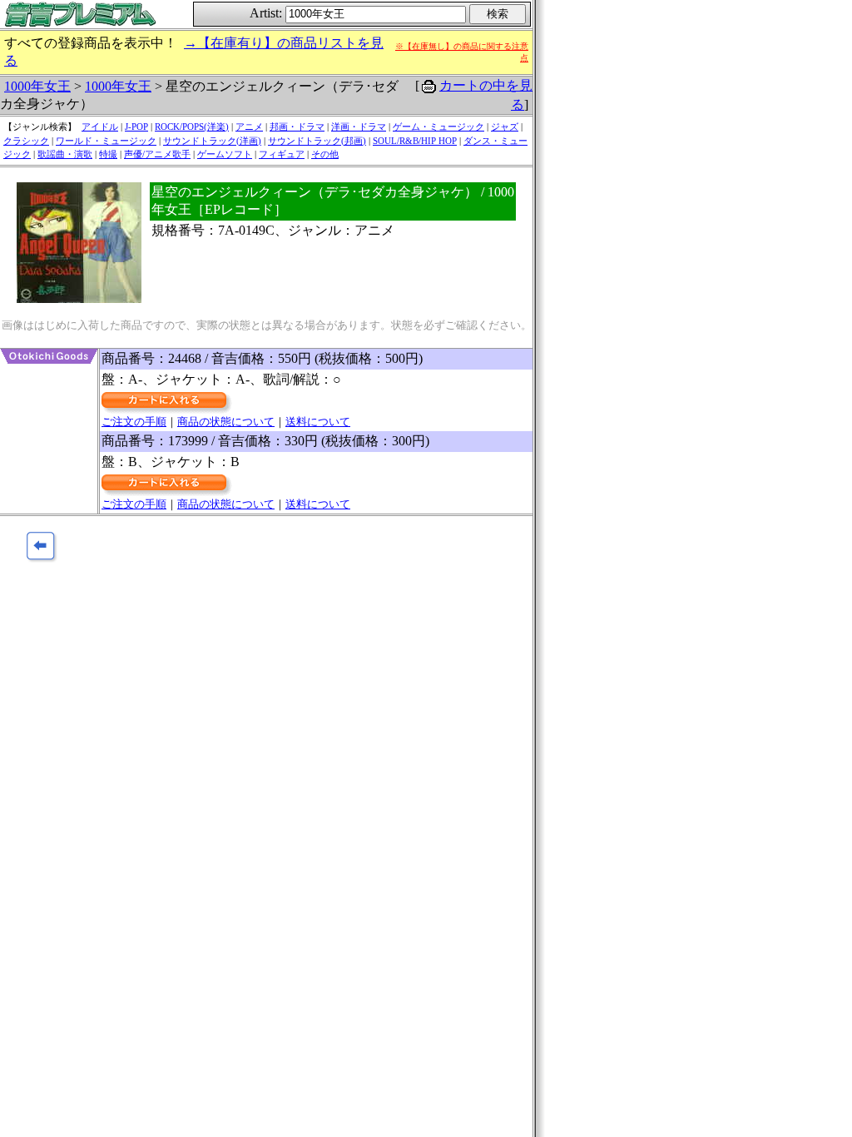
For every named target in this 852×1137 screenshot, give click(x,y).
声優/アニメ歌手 (157, 154)
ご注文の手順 (134, 421)
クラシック (26, 141)
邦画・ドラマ (297, 127)
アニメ (249, 127)
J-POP (136, 127)
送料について (317, 421)
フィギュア (282, 154)
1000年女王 (37, 86)
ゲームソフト (224, 154)
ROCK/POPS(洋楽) (192, 127)
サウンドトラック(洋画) (212, 141)
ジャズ (504, 127)
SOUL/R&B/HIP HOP (415, 141)
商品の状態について (226, 421)
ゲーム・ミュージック (438, 127)
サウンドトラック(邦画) (317, 141)
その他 (325, 154)
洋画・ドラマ (358, 127)
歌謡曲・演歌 (64, 154)
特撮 (108, 154)
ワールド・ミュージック (106, 141)
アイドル (100, 127)
